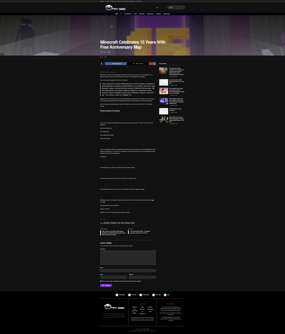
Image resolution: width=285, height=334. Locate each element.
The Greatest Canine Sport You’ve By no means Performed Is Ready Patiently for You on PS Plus (176, 91)
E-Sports (134, 307)
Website (131, 274)
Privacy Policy (139, 1)
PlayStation (127, 14)
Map (123, 223)
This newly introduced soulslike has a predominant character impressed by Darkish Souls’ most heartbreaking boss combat (176, 71)
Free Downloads (134, 309)
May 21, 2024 (103, 52)
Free (119, 223)
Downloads (166, 14)
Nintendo (142, 14)
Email (102, 274)
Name (102, 267)
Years (133, 223)
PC (121, 14)
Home (116, 14)
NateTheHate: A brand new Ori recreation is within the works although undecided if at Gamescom (176, 101)
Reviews (158, 14)
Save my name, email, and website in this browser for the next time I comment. (121, 281)
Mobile (134, 313)
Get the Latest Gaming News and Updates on (126, 1)
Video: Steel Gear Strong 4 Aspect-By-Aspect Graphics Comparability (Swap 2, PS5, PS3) (176, 119)
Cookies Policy (113, 1)
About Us (102, 1)
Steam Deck (150, 14)
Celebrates (113, 223)
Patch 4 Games (146, 329)
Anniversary (106, 223)
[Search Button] (183, 7)
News (109, 52)
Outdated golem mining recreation (175, 109)
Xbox (135, 14)
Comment (103, 249)
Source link (103, 219)
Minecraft (128, 223)
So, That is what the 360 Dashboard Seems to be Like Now (176, 81)
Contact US (107, 1)
